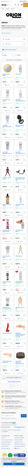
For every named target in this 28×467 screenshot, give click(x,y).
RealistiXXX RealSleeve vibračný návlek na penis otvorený (20, 335)
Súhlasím (14, 463)
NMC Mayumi (19, 256)
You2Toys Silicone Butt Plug (20, 126)
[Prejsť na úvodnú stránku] (5, 5)
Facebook (18, 430)
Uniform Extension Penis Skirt (7, 362)
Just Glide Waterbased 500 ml (20, 100)
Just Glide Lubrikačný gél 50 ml (7, 126)
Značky (7, 8)
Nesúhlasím (14, 461)
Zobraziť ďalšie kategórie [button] (10, 49)
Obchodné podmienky (19, 446)
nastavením (19, 458)
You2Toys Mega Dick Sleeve (19, 282)
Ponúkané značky (5, 444)
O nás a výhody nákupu (7, 439)
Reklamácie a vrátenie (19, 444)
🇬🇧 (15, 448)
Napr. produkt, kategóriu (10, 16)
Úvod (2, 8)
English (17, 448)
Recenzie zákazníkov (6, 442)
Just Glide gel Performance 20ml (7, 308)
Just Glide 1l (18, 74)
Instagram (5, 431)
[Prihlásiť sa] (18, 5)
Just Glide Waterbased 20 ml (7, 153)
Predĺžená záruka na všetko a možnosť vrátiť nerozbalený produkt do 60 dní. (14, 403)
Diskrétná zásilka (18, 439)
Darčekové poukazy (19, 437)
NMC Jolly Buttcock (7, 333)
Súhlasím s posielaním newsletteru (8, 418)
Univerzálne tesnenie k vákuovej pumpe (20, 362)
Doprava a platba (18, 442)
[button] (15, 5)
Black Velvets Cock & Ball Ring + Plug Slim (20, 179)
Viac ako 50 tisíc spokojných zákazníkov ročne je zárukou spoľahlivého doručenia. (15, 408)
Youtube (12, 430)
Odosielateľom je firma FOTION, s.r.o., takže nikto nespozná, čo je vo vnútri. (15, 393)
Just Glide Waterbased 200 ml (20, 153)
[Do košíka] (11, 82)
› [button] (6, 33)
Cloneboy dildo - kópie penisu (7, 231)
